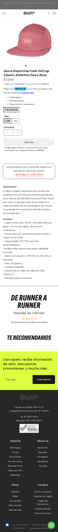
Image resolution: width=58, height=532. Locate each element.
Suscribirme (44, 379)
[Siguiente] (37, 65)
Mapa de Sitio (15, 470)
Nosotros (43, 447)
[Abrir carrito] (54, 13)
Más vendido (15, 505)
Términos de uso (39, 525)
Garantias (15, 474)
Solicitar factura (43, 513)
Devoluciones (15, 461)
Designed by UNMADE (39, 528)
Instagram (43, 456)
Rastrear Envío (15, 465)
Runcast (43, 452)
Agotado (29, 142)
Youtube (43, 465)
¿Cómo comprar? (43, 491)
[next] (53, 43)
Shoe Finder (15, 456)
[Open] (7, 525)
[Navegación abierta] (4, 13)
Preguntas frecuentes (42, 502)
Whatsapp (15, 447)
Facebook (43, 461)
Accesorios (15, 500)
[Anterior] (20, 65)
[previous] (4, 43)
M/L (16, 121)
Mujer (15, 496)
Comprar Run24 (43, 508)
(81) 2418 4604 (34, 420)
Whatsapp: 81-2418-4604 (29, 174)
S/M (7, 121)
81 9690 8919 (30, 416)
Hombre (15, 491)
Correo (15, 452)
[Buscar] (48, 13)
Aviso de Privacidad (19, 525)
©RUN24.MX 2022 (17, 528)
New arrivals (15, 509)
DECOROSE (11, 109)
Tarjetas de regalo (42, 496)
